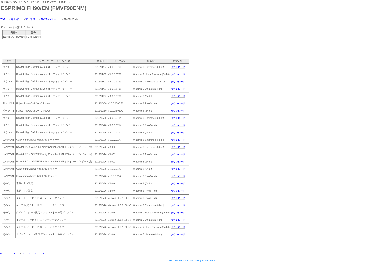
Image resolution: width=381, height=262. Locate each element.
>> (42, 253)
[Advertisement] (54, 48)
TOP (2, 19)
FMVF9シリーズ (49, 19)
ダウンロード (178, 67)
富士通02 (30, 19)
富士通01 (16, 19)
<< (1, 253)
